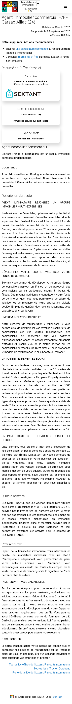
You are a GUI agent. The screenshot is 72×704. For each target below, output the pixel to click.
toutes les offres (28, 56)
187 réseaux (30, 8)
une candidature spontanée (32, 48)
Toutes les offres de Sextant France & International (39, 664)
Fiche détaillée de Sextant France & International (41, 672)
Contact (57, 696)
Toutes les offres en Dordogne (52, 668)
